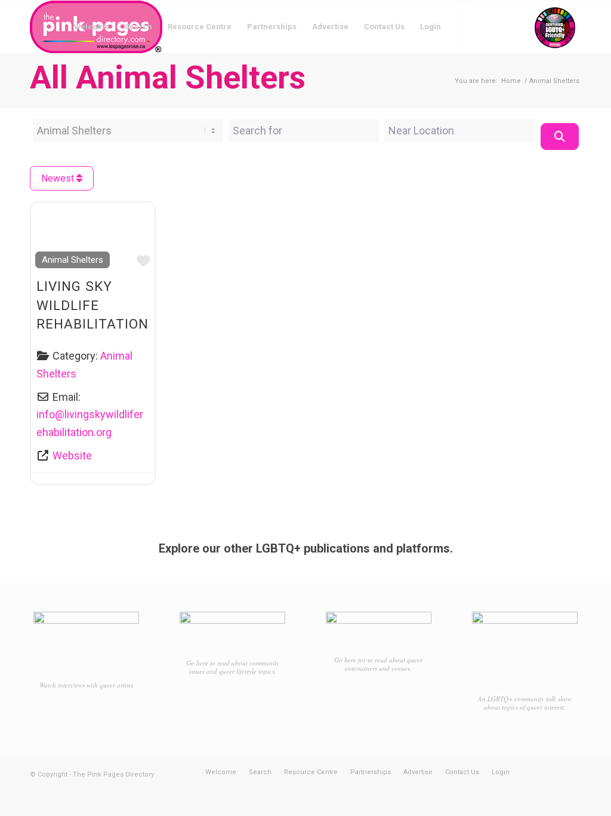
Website (72, 455)
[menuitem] (91, 27)
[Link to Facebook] (483, 26)
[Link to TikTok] (518, 26)
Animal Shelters (72, 259)
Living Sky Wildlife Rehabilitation (92, 305)
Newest (58, 178)
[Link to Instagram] (501, 26)
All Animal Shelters (168, 77)
